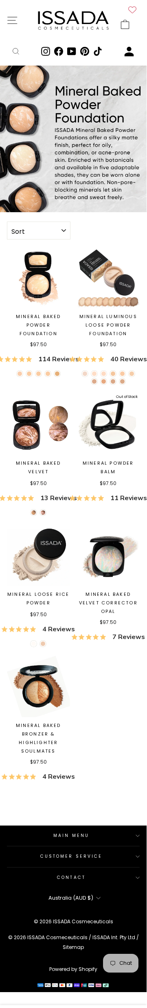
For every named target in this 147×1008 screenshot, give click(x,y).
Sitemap (73, 947)
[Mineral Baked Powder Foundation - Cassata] (29, 374)
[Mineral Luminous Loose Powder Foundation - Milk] (85, 374)
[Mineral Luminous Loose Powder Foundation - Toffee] (122, 381)
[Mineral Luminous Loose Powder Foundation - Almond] (122, 374)
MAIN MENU (71, 835)
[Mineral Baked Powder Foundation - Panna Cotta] (20, 374)
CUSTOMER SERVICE (71, 856)
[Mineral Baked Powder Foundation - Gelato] (38, 374)
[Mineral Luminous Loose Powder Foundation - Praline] (104, 381)
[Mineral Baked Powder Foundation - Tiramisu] (57, 374)
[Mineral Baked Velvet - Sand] (34, 512)
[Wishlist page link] (132, 10)
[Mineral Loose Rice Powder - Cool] (34, 644)
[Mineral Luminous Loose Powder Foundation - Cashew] (132, 374)
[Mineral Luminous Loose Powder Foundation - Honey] (113, 374)
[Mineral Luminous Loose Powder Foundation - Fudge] (113, 381)
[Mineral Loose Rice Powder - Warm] (43, 644)
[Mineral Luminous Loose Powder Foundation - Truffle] (94, 381)
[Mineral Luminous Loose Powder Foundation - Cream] (94, 374)
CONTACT (71, 877)
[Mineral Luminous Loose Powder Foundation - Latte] (104, 374)
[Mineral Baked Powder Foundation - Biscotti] (48, 374)
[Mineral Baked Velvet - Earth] (43, 512)
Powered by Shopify (73, 969)
